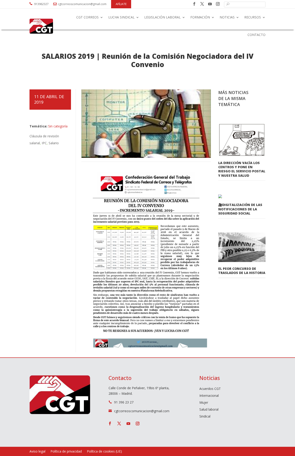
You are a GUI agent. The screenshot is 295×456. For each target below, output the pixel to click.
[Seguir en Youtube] (210, 4)
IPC (44, 143)
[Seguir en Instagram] (218, 4)
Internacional (209, 396)
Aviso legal (37, 451)
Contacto (257, 34)
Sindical (204, 416)
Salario (54, 143)
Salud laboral (208, 410)
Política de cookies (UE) (104, 451)
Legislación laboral (162, 17)
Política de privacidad (66, 451)
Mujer (203, 403)
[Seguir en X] (202, 4)
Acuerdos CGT (210, 389)
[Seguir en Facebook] (194, 4)
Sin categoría (58, 126)
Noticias (227, 17)
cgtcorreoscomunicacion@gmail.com (82, 4)
